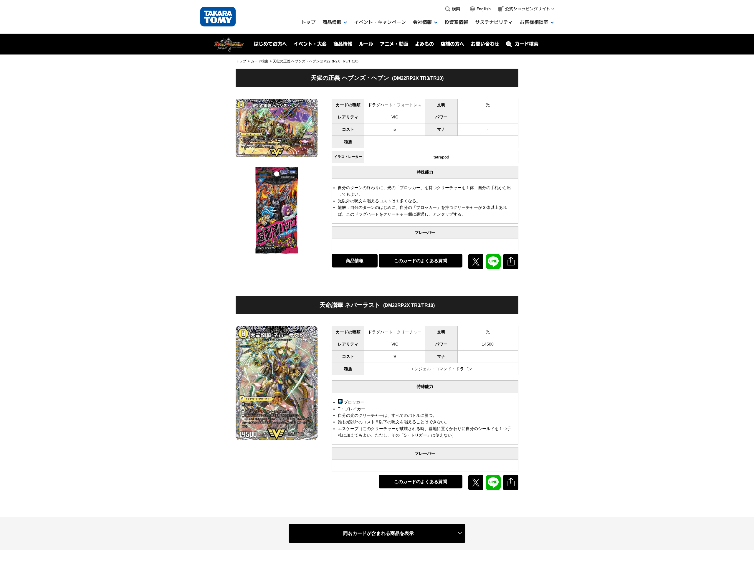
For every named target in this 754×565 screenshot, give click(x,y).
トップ (241, 61)
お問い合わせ (485, 44)
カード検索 (259, 61)
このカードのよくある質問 (420, 260)
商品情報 (354, 260)
